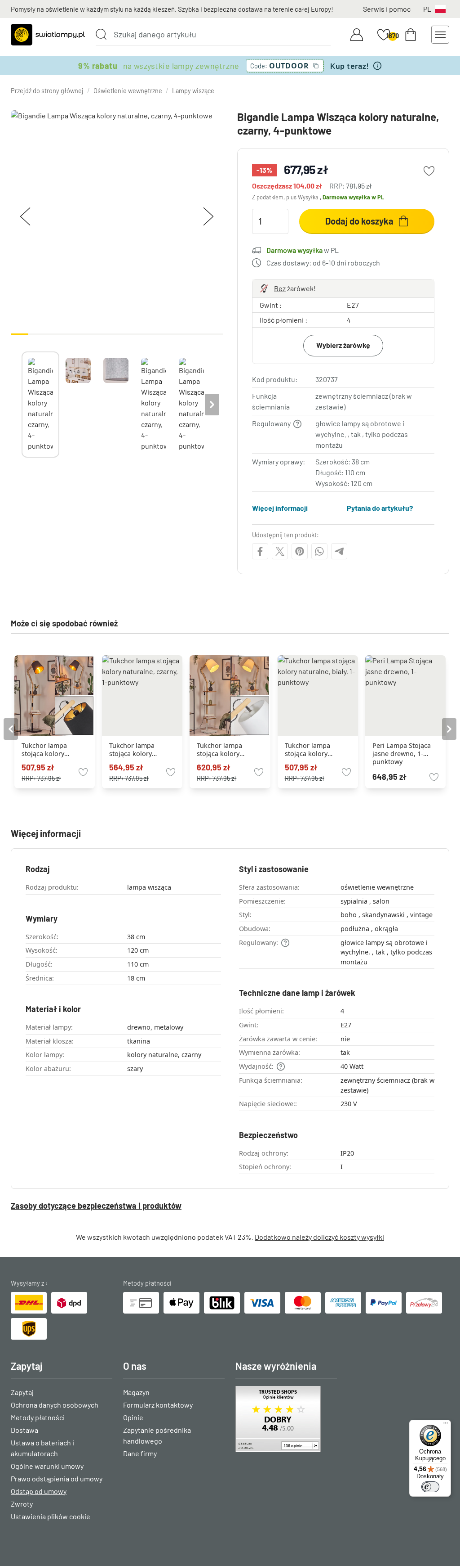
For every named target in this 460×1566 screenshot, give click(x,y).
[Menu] (445, 1425)
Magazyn (136, 1392)
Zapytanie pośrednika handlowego (157, 1435)
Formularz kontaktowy (158, 1404)
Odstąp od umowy (38, 1491)
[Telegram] (339, 551)
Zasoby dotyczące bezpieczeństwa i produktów (96, 1205)
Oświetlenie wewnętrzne (127, 90)
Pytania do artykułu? (380, 508)
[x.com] (280, 551)
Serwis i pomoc (387, 8)
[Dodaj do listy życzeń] (429, 171)
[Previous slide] (21, 404)
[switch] (430, 1486)
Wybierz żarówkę (343, 345)
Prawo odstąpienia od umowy (56, 1478)
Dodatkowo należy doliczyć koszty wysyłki (319, 1237)
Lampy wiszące (193, 90)
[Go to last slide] (11, 729)
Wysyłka (308, 197)
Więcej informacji (280, 508)
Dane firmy (140, 1453)
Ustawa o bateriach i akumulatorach (42, 1448)
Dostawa (24, 1430)
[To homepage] (48, 34)
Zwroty (22, 1503)
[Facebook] (260, 551)
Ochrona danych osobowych (54, 1404)
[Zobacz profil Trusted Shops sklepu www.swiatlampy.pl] (286, 1419)
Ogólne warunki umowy (47, 1466)
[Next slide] (212, 404)
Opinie (133, 1417)
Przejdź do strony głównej (47, 90)
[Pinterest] (300, 551)
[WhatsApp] (319, 551)
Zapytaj (22, 1392)
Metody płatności (38, 1417)
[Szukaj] (101, 34)
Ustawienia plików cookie (50, 1516)
